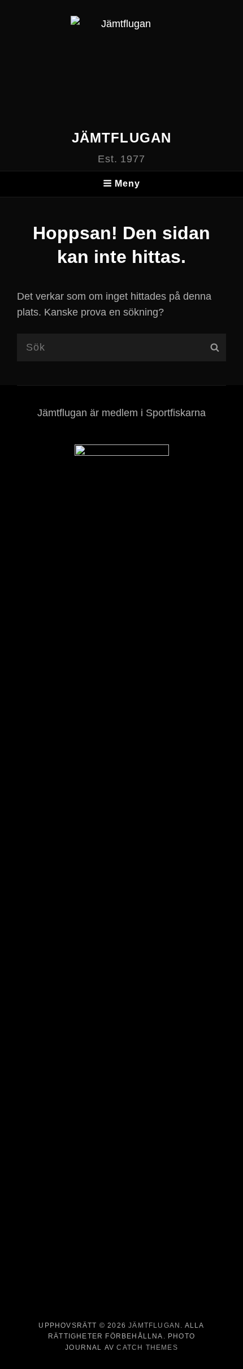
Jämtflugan (122, 137)
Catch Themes (146, 1347)
